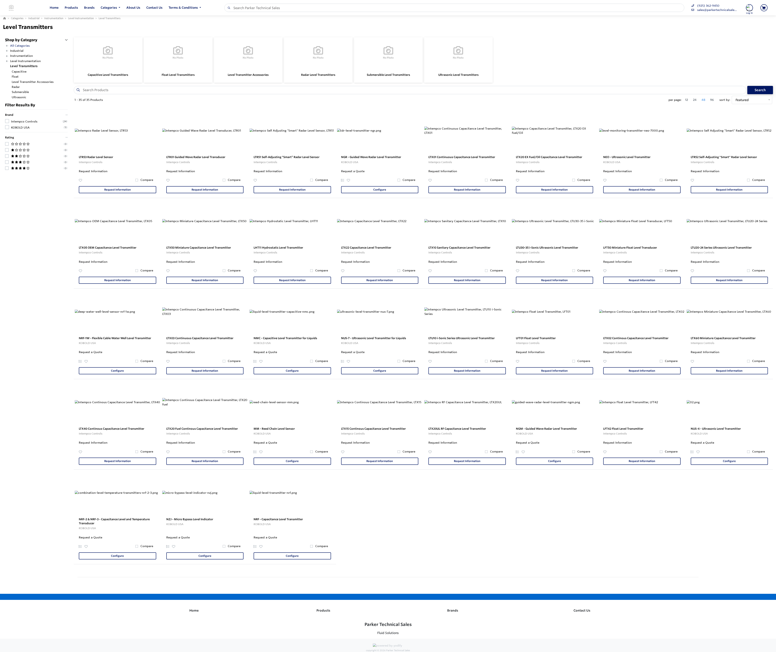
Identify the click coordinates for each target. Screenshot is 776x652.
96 (712, 100)
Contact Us (582, 610)
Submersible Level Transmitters (388, 75)
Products (323, 610)
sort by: (724, 100)
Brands (452, 610)
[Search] (228, 8)
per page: (674, 100)
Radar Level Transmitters (318, 75)
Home (194, 610)
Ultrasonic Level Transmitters (458, 75)
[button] (110, 7)
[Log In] (749, 7)
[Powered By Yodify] (388, 646)
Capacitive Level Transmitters (108, 75)
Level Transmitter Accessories (248, 75)
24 (695, 100)
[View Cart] (764, 7)
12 (686, 100)
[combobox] (454, 8)
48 (703, 100)
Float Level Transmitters (178, 75)
